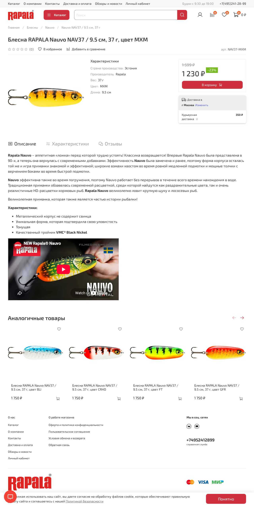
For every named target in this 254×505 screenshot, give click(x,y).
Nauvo (49, 27)
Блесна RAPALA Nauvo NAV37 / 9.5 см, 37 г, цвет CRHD (94, 387)
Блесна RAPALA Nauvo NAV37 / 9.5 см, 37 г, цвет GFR (216, 387)
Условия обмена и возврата (67, 438)
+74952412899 (201, 439)
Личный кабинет (138, 3)
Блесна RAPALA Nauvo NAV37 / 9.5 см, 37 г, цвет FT (155, 387)
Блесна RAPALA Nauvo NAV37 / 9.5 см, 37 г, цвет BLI (33, 387)
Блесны (32, 27)
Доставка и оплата (77, 3)
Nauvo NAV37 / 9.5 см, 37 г (81, 27)
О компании (32, 3)
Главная (14, 27)
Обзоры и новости (108, 3)
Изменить (201, 105)
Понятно (226, 498)
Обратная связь (59, 445)
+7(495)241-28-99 (233, 3)
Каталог (14, 3)
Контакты (52, 3)
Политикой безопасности (84, 501)
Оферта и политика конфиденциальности (76, 425)
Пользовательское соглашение (69, 431)
